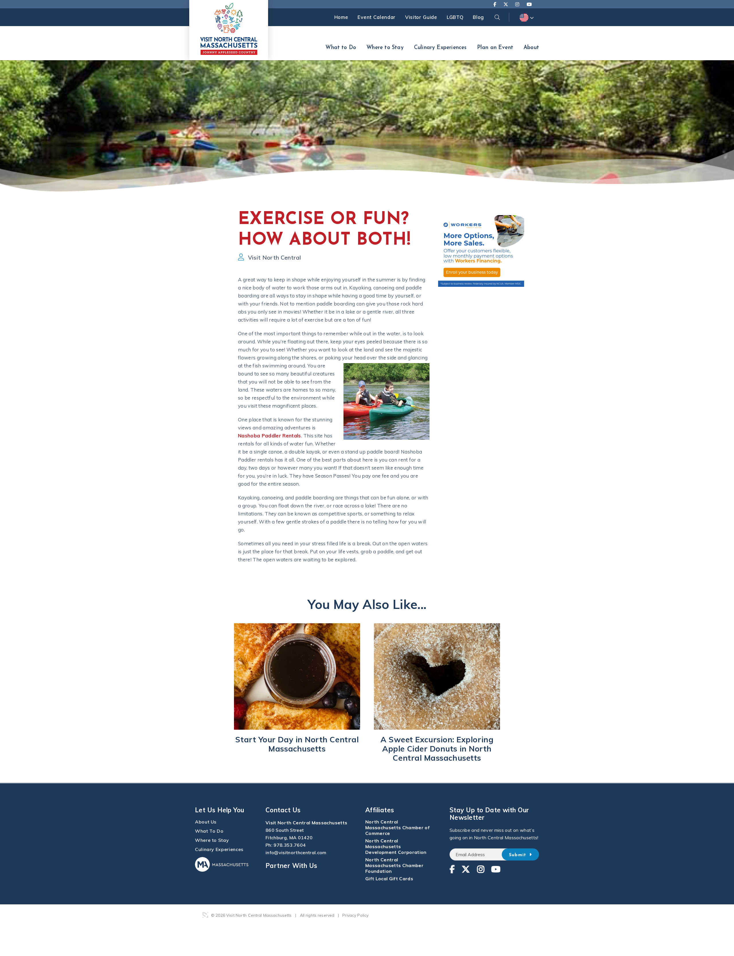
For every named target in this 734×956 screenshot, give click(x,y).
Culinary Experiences (440, 47)
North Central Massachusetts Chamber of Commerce (397, 827)
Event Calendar (377, 17)
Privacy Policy (355, 915)
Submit (518, 855)
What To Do (209, 831)
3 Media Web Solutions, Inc (205, 915)
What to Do (340, 47)
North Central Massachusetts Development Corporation (396, 846)
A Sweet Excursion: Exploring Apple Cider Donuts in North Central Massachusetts (436, 749)
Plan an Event (495, 47)
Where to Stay (384, 47)
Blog (478, 17)
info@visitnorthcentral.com (296, 852)
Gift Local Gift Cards (389, 878)
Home (341, 17)
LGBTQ (455, 17)
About (531, 47)
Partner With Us (291, 866)
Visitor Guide (421, 17)
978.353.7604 (290, 845)
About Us (205, 822)
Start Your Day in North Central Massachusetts (297, 744)
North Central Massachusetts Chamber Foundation (394, 865)
